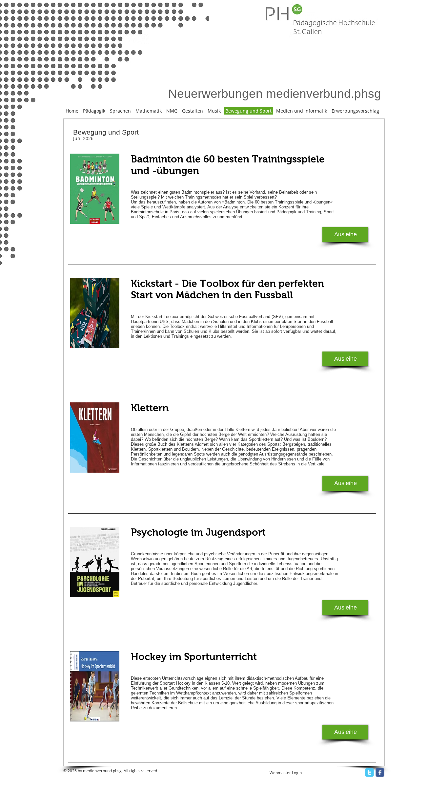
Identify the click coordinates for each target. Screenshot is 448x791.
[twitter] (369, 772)
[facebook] (380, 772)
